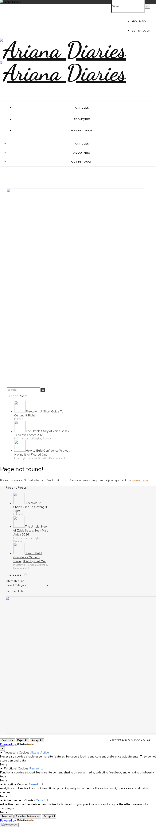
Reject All (22, 740)
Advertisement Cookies (19, 800)
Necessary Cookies (16, 752)
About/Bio (138, 21)
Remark (34, 768)
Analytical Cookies (16, 784)
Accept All (37, 740)
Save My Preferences (28, 816)
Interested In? (15, 581)
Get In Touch (140, 30)
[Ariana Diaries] (63, 50)
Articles (82, 107)
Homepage (140, 480)
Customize (7, 740)
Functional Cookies (16, 768)
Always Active (39, 752)
